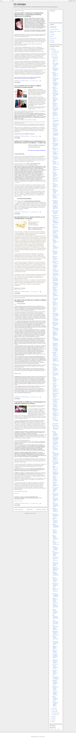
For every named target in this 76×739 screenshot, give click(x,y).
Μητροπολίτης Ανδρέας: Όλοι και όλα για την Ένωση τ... (55, 515)
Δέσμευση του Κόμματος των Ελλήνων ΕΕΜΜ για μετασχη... (55, 688)
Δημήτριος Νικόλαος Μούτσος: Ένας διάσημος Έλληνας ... (55, 379)
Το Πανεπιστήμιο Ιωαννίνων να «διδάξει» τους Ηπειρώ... (55, 499)
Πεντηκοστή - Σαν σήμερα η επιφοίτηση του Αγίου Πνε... (55, 153)
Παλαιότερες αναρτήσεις (41, 509)
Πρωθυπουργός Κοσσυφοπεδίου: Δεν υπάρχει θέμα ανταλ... (55, 315)
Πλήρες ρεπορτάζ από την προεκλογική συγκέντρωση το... (55, 448)
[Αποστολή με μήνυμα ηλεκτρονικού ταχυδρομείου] (14, 82)
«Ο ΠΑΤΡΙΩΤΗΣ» (55, 423)
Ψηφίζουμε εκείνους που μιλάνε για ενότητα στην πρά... (55, 303)
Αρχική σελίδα (30, 509)
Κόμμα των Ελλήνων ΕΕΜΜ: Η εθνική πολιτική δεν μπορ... (55, 537)
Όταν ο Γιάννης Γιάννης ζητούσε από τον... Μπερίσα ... (55, 419)
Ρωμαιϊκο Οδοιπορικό (54, 29)
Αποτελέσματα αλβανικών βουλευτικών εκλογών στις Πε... (55, 114)
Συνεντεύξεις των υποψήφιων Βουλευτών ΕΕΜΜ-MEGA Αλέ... (55, 207)
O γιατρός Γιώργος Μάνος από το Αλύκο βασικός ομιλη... (55, 622)
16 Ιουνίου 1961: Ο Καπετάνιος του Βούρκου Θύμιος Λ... (55, 443)
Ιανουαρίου (54, 714)
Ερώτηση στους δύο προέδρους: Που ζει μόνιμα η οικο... (55, 226)
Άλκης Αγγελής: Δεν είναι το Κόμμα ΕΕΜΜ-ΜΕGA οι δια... (55, 279)
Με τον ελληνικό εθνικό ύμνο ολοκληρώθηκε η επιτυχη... (55, 158)
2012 (52, 716)
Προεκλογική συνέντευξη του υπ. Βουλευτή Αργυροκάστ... (55, 284)
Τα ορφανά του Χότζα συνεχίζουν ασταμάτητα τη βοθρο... (55, 484)
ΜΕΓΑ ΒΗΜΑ (52, 42)
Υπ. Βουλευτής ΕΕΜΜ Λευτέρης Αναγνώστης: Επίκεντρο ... (55, 289)
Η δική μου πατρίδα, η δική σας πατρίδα (55, 270)
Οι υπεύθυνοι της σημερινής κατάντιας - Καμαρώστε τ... (55, 693)
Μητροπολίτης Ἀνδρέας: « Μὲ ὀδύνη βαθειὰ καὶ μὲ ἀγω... (55, 473)
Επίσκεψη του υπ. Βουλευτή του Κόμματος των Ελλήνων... (55, 585)
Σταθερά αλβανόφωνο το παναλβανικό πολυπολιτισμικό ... (55, 339)
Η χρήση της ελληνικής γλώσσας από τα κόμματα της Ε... (55, 574)
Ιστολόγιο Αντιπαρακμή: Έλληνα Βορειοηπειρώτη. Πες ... (55, 185)
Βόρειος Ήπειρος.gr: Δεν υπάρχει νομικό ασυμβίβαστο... (55, 454)
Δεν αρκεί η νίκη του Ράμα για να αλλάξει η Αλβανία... (55, 79)
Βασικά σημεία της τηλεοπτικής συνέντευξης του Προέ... (55, 212)
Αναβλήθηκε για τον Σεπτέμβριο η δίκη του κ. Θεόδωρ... (55, 94)
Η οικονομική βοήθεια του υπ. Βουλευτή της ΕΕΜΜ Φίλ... (55, 569)
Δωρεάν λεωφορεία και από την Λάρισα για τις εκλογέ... (55, 329)
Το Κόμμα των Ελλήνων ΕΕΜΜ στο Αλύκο (54, 648)
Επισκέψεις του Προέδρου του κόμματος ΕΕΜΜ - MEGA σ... (55, 360)
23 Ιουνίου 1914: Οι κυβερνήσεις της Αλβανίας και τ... (55, 135)
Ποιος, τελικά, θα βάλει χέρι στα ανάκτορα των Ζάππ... (55, 495)
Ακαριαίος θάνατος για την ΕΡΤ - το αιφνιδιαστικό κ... (55, 589)
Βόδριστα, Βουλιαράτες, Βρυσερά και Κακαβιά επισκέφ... (55, 191)
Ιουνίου (53, 56)
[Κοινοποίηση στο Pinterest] (19, 82)
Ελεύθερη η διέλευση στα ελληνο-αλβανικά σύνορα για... (55, 600)
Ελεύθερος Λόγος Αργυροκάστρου (53, 27)
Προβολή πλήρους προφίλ (55, 729)
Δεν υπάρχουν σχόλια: (34, 80)
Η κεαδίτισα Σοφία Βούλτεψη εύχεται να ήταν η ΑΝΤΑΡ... (55, 415)
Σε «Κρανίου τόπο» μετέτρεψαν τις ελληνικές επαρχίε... (55, 385)
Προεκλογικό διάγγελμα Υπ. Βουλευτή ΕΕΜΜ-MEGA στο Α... (55, 333)
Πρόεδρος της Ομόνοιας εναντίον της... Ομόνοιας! (55, 258)
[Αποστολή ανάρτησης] (40, 80)
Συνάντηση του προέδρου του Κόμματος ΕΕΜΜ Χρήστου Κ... (55, 704)
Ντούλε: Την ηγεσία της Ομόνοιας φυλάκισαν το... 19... (55, 531)
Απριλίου (54, 709)
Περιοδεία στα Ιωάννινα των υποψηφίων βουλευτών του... (55, 252)
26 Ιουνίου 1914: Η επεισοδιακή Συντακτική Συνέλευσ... (55, 109)
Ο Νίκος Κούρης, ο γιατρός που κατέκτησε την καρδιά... (55, 643)
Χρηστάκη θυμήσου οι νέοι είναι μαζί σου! (55, 364)
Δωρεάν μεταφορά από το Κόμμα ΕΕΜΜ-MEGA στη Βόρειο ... (55, 439)
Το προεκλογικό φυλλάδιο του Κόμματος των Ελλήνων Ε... (55, 345)
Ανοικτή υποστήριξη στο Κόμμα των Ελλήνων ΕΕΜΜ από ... (55, 627)
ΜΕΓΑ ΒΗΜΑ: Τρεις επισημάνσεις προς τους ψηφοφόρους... (55, 520)
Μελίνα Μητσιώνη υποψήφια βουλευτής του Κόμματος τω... (55, 390)
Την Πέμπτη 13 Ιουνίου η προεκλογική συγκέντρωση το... (55, 605)
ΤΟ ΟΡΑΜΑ (19, 4)
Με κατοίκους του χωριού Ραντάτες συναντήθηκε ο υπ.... (55, 637)
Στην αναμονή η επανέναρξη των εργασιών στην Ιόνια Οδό (55, 236)
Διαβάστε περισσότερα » (18, 209)
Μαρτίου (54, 711)
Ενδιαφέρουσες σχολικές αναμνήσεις (55, 651)
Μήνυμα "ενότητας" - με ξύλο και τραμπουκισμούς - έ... (55, 543)
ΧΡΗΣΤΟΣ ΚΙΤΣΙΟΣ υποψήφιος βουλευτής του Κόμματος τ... (55, 433)
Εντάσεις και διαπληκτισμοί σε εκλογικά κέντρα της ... (55, 130)
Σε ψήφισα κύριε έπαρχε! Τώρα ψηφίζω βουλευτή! (55, 564)
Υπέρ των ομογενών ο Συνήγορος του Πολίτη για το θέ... (55, 247)
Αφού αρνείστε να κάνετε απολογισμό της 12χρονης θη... (55, 217)
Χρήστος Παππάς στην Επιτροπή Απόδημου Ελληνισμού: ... (55, 125)
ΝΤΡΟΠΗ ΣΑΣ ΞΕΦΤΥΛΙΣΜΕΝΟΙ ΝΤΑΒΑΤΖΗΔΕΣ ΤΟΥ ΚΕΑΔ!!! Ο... (55, 427)
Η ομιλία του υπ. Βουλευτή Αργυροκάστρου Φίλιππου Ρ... (55, 221)
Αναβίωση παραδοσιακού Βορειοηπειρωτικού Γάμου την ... (55, 526)
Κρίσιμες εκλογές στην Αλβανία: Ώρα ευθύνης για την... (55, 145)
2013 (52, 49)
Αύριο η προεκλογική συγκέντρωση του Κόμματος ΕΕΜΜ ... (55, 504)
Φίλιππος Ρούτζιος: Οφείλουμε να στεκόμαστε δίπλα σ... (55, 698)
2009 (52, 721)
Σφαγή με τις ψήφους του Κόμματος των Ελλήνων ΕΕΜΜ (55, 99)
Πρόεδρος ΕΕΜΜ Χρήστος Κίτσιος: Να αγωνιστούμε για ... (55, 179)
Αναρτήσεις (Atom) (32, 513)
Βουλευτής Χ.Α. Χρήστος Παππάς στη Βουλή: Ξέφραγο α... (55, 672)
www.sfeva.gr (16, 493)
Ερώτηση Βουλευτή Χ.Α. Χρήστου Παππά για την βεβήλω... (55, 139)
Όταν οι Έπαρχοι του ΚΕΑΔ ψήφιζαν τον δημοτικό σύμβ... (55, 489)
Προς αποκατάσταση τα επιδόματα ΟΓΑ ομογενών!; (55, 677)
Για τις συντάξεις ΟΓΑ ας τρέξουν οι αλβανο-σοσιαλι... (55, 65)
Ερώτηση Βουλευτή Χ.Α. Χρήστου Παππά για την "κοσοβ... (55, 74)
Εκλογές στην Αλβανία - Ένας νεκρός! (55, 149)
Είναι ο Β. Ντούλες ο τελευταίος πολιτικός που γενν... (55, 374)
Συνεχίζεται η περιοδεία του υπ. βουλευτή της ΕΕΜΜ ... (55, 548)
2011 (52, 718)
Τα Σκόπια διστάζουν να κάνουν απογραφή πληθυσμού (55, 478)
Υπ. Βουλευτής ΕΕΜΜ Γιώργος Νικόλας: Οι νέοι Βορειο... (55, 275)
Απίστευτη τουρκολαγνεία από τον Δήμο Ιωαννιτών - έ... (55, 319)
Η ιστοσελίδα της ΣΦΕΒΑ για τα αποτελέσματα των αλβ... (55, 84)
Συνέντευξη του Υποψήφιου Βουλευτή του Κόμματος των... (55, 656)
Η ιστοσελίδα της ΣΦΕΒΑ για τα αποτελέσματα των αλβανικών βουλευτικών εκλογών (30, 402)
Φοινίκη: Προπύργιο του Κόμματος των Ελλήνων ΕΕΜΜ (55, 553)
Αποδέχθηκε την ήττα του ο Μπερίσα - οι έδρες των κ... (55, 105)
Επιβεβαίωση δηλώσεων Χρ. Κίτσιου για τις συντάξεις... (55, 410)
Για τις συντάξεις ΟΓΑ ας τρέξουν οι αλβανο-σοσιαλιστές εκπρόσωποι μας (27, 86)
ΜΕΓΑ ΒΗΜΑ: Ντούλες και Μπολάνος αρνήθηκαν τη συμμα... (55, 682)
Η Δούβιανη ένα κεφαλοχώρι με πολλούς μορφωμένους (55, 633)
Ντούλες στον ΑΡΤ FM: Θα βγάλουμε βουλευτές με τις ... (55, 196)
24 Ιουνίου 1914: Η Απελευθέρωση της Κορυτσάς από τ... (55, 120)
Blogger (43, 736)
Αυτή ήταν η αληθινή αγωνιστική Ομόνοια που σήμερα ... (55, 174)
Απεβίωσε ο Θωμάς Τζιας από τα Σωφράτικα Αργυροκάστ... (55, 89)
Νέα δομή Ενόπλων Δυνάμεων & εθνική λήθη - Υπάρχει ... (55, 611)
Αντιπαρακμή (52, 34)
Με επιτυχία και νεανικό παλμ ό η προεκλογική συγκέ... (55, 463)
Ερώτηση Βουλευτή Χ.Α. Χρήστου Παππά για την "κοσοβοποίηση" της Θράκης (29, 217)
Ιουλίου (53, 54)
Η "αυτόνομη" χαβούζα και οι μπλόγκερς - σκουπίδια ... (55, 266)
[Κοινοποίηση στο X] (17, 82)
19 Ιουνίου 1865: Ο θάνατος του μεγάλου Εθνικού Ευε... (55, 232)
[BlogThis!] (16, 82)
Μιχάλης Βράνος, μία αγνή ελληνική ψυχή (55, 262)
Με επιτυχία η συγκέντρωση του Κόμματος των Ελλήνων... (55, 595)
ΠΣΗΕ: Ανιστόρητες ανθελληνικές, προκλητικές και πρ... (55, 617)
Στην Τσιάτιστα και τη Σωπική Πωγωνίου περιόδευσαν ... (55, 401)
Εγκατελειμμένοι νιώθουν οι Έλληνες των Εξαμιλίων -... (55, 661)
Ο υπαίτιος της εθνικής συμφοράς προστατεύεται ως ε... (55, 294)
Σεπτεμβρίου (54, 51)
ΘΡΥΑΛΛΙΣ (52, 40)
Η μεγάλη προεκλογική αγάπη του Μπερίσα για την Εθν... (55, 579)
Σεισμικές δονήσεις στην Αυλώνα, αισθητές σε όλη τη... (55, 162)
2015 (52, 48)
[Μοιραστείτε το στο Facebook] (18, 82)
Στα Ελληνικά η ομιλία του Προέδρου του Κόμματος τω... (55, 458)
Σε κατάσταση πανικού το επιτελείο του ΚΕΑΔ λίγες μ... (55, 405)
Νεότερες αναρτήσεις (18, 509)
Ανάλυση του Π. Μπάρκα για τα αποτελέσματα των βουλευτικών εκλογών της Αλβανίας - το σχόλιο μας (30, 141)
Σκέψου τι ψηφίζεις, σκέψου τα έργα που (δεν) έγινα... (55, 241)
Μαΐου (53, 708)
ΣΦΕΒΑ (51, 36)
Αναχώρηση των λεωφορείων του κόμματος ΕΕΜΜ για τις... (55, 202)
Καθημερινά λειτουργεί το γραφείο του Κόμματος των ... (55, 510)
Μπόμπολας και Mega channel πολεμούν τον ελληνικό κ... (55, 324)
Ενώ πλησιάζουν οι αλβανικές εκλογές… (55, 299)
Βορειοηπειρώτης (53, 38)
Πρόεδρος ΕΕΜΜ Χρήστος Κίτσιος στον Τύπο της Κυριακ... (55, 395)
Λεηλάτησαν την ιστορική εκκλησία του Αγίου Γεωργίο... (55, 309)
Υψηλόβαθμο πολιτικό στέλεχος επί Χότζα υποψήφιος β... (55, 354)
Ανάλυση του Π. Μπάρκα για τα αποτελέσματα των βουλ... (55, 69)
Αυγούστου (54, 52)
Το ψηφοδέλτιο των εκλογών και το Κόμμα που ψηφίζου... (55, 349)
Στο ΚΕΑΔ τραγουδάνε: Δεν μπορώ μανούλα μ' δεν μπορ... (55, 369)
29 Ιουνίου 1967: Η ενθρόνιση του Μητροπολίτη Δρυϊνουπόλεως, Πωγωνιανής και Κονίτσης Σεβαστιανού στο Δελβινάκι (28, 14)
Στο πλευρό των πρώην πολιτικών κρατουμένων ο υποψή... (55, 666)
